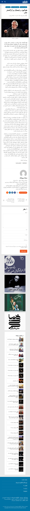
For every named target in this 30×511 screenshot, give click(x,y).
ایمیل (26, 234)
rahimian (25, 163)
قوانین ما (25, 485)
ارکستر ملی (18, 163)
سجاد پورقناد (22, 15)
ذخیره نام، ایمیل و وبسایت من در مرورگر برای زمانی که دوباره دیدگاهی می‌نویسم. (16, 247)
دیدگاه (26, 212)
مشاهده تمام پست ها (23, 192)
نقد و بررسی (8, 7)
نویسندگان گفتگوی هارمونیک (21, 482)
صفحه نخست (24, 479)
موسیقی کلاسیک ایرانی (15, 7)
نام (26, 229)
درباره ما (25, 488)
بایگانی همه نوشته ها (23, 7)
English (25, 491)
